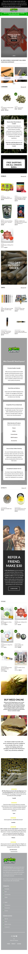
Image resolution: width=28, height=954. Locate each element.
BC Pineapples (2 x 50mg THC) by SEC (6, 623)
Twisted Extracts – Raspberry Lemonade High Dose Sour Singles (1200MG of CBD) (21, 198)
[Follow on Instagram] (13, 936)
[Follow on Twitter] (14, 936)
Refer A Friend (8, 924)
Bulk (6, 891)
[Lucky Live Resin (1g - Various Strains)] (21, 635)
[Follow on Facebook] (11, 936)
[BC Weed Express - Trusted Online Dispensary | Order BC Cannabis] (14, 10)
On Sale (6, 910)
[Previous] (1, 75)
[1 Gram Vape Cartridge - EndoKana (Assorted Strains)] (21, 321)
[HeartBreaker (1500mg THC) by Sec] (7, 235)
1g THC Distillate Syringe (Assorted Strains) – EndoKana (6, 668)
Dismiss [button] (23, 6)
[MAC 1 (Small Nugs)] (21, 98)
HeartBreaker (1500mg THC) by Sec (7, 245)
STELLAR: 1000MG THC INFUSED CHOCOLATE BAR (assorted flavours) (21, 222)
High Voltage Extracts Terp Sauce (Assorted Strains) (20, 509)
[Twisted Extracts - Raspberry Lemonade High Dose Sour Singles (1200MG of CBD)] (21, 187)
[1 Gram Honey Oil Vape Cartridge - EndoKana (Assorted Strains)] (7, 321)
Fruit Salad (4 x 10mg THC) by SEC (6, 645)
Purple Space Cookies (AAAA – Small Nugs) (7, 108)
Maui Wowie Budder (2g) (6, 508)
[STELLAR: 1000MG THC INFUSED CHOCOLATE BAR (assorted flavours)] (21, 211)
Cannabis (7, 889)
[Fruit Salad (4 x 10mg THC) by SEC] (7, 635)
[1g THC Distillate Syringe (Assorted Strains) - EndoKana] (7, 657)
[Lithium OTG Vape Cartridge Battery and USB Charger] (7, 298)
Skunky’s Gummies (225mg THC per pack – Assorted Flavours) (6, 222)
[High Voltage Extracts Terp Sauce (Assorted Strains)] (21, 499)
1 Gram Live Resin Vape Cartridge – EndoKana (20, 309)
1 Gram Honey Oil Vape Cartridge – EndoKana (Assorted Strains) (6, 332)
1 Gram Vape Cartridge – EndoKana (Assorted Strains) (21, 332)
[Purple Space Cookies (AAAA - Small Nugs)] (7, 98)
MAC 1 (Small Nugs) (19, 107)
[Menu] (2, 10)
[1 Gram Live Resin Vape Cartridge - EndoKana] (21, 298)
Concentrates (7, 894)
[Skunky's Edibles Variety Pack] (21, 657)
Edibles (6, 897)
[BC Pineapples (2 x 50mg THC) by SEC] (7, 612)
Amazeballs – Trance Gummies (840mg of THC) (6, 198)
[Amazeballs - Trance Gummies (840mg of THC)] (7, 187)
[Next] (27, 75)
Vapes (5, 902)
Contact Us (7, 927)
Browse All (23, 87)
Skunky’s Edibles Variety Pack (20, 668)
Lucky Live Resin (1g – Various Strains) (19, 645)
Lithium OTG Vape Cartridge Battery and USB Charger (7, 309)
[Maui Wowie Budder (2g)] (7, 499)
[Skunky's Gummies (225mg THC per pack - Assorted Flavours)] (7, 211)
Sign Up (6, 918)
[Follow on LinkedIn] (16, 936)
